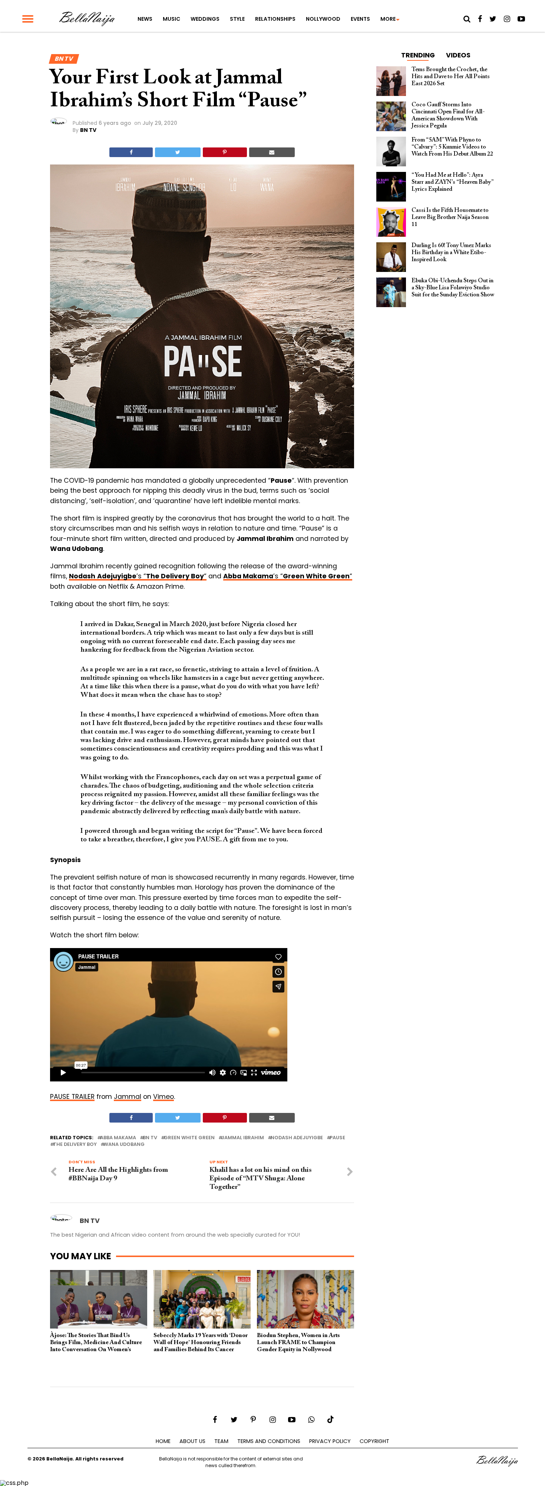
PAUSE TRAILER (72, 1096)
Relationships (275, 19)
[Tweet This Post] (177, 152)
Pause (337, 1138)
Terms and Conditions (268, 1441)
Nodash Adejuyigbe (297, 1138)
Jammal (127, 1096)
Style (237, 19)
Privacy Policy (330, 1441)
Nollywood (323, 19)
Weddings (205, 19)
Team (221, 1441)
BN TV (88, 130)
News (145, 19)
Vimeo (163, 1096)
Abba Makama (118, 1138)
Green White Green (189, 1138)
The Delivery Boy (75, 1144)
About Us (192, 1441)
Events (360, 19)
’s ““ (138, 576)
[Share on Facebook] (131, 152)
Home (163, 1441)
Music (171, 19)
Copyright (374, 1441)
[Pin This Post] (225, 152)
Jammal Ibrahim (242, 1138)
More (388, 19)
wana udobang (124, 1144)
